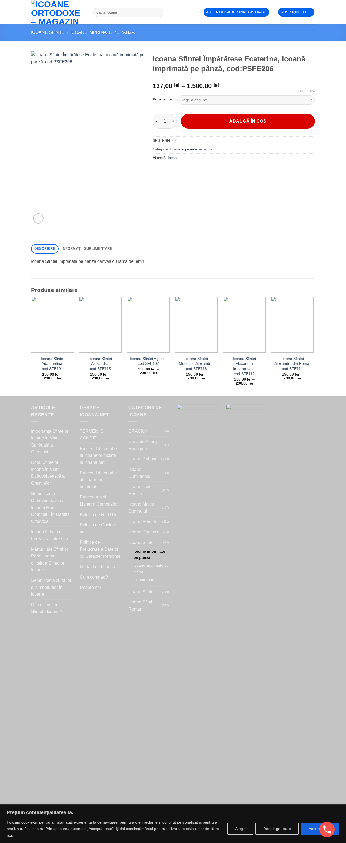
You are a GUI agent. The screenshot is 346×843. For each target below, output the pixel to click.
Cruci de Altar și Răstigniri (143, 445)
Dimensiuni (162, 99)
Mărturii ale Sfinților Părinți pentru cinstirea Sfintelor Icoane (49, 559)
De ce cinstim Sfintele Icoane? (46, 608)
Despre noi (90, 587)
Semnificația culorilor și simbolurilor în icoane (51, 587)
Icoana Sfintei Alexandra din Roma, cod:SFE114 (292, 363)
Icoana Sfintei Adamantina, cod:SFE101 (52, 363)
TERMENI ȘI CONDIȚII (92, 435)
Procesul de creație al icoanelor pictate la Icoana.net (98, 455)
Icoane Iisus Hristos (139, 490)
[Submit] (158, 12)
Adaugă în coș (247, 121)
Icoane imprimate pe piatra (151, 568)
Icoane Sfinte (48, 32)
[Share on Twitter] (167, 169)
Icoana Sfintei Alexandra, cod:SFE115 (100, 363)
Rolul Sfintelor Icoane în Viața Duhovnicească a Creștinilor (48, 473)
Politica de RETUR (98, 514)
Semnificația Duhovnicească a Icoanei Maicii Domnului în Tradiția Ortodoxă (50, 507)
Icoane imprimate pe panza (103, 32)
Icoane (173, 158)
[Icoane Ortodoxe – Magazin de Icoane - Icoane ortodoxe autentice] (58, 12)
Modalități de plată (97, 566)
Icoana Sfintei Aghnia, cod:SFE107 (148, 361)
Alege (240, 828)
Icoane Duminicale (139, 473)
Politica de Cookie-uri (98, 528)
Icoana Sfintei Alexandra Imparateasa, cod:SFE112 (244, 366)
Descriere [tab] (44, 249)
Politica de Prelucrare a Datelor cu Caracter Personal (100, 549)
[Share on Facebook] (157, 169)
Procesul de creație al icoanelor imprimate (98, 480)
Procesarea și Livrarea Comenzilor (99, 500)
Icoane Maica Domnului (141, 507)
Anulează (307, 91)
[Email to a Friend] (177, 169)
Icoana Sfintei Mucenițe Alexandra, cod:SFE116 (196, 363)
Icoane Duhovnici (145, 459)
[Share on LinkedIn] (196, 169)
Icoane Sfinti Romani (140, 605)
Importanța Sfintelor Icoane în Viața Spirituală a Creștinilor (49, 441)
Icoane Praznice (143, 532)
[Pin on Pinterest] (186, 169)
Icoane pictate (146, 580)
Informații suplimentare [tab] (87, 249)
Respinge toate (277, 828)
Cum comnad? (94, 577)
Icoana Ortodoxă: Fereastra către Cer (49, 535)
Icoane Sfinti (140, 591)
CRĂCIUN (138, 431)
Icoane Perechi (142, 521)
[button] (236, 12)
